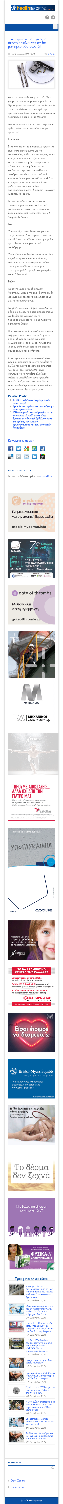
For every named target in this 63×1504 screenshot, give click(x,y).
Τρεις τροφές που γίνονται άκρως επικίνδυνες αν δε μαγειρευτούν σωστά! (27, 43)
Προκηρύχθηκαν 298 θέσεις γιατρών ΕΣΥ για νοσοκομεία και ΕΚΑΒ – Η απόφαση (40, 1376)
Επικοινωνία (17, 1487)
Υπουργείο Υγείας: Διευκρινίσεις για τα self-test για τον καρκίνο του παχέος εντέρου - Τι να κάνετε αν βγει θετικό (39, 1291)
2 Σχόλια (51, 54)
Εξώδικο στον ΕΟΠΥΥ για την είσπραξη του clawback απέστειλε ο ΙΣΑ (40, 1390)
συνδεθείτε (46, 476)
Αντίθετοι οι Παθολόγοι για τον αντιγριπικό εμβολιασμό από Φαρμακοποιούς (39, 1436)
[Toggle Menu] (55, 26)
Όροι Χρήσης (18, 1480)
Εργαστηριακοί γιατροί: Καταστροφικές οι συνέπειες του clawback (40, 1422)
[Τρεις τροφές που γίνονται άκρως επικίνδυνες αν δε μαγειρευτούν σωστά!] (31, 74)
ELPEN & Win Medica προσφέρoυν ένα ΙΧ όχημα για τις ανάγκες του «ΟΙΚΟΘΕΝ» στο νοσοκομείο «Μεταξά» (39, 1345)
